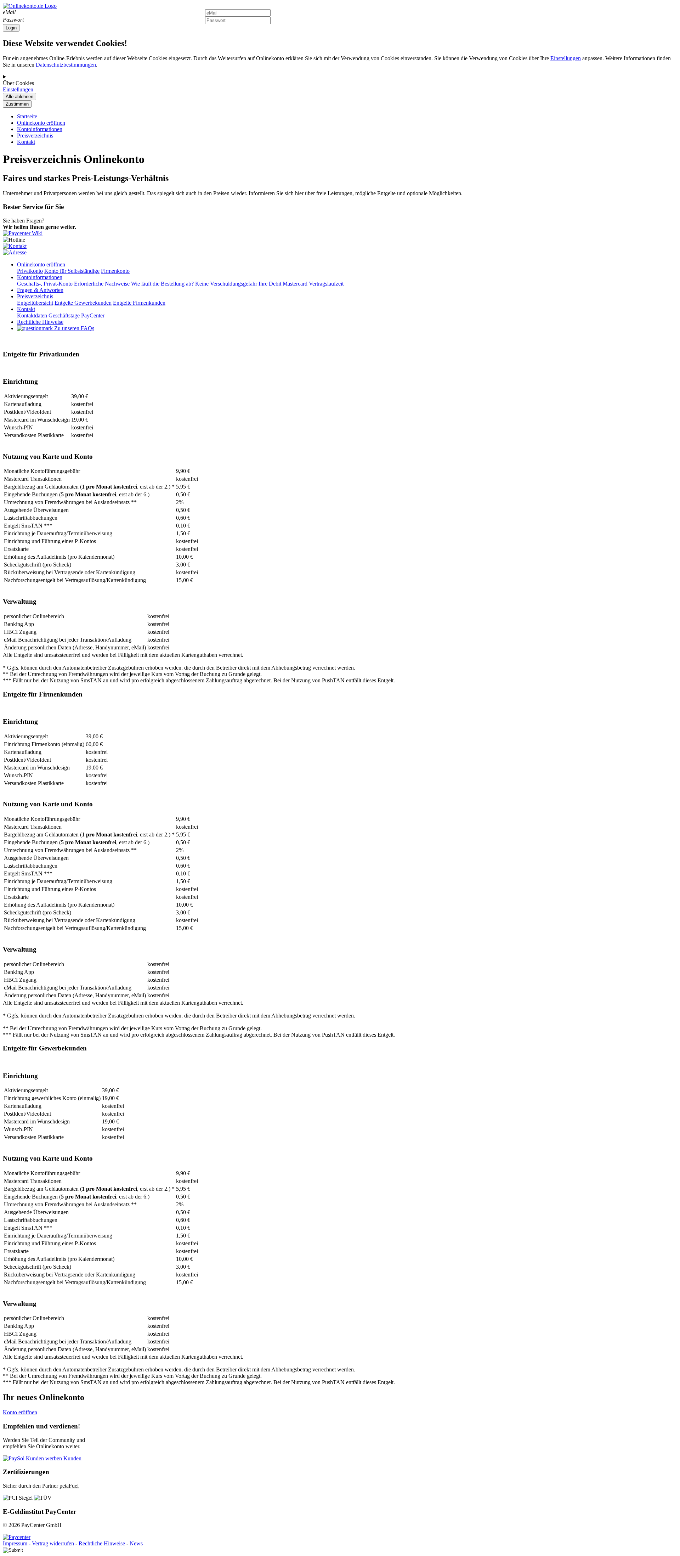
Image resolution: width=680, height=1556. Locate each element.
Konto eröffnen (20, 1412)
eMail (9, 12)
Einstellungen (565, 58)
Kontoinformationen (39, 129)
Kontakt (26, 142)
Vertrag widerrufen (53, 1543)
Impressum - (17, 1543)
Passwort (13, 20)
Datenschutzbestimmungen (66, 65)
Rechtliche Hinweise (102, 1543)
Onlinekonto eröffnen (41, 123)
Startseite (27, 116)
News (136, 1543)
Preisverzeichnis (35, 136)
